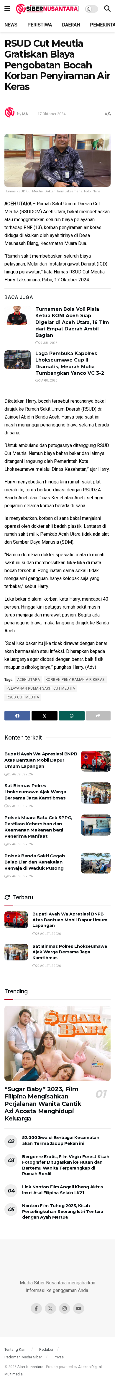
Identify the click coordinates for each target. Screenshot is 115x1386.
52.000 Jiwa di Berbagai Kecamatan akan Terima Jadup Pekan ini (60, 1140)
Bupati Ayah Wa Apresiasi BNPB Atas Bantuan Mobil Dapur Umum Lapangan (40, 760)
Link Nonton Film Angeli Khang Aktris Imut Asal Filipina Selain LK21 (62, 1189)
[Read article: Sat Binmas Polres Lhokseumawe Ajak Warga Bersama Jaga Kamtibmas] (96, 793)
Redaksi (46, 1349)
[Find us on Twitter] (50, 1308)
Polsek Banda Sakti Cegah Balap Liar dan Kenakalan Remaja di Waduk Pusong (34, 862)
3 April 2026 (47, 380)
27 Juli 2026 (47, 343)
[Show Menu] (7, 9)
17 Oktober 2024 (51, 114)
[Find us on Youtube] (78, 1308)
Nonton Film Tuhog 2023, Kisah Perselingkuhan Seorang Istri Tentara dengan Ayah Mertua (62, 1211)
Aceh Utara (28, 680)
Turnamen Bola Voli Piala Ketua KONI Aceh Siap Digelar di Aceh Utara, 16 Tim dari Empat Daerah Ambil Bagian (72, 322)
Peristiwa (39, 25)
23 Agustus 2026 (20, 774)
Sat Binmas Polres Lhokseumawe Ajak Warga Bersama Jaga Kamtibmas (35, 792)
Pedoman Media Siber (23, 1357)
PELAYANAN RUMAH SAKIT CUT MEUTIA (40, 688)
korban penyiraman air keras (75, 680)
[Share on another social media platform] (98, 715)
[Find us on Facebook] (36, 1308)
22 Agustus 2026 (20, 806)
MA (25, 114)
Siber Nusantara (30, 1367)
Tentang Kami (15, 1349)
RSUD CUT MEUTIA (22, 697)
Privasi (59, 1357)
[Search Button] (107, 9)
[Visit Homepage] (47, 9)
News (10, 25)
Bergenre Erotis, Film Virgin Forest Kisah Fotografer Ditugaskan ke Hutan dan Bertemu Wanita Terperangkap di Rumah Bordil (65, 1165)
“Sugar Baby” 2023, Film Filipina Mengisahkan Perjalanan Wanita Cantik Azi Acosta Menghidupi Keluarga (42, 1104)
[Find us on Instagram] (64, 1308)
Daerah (71, 25)
